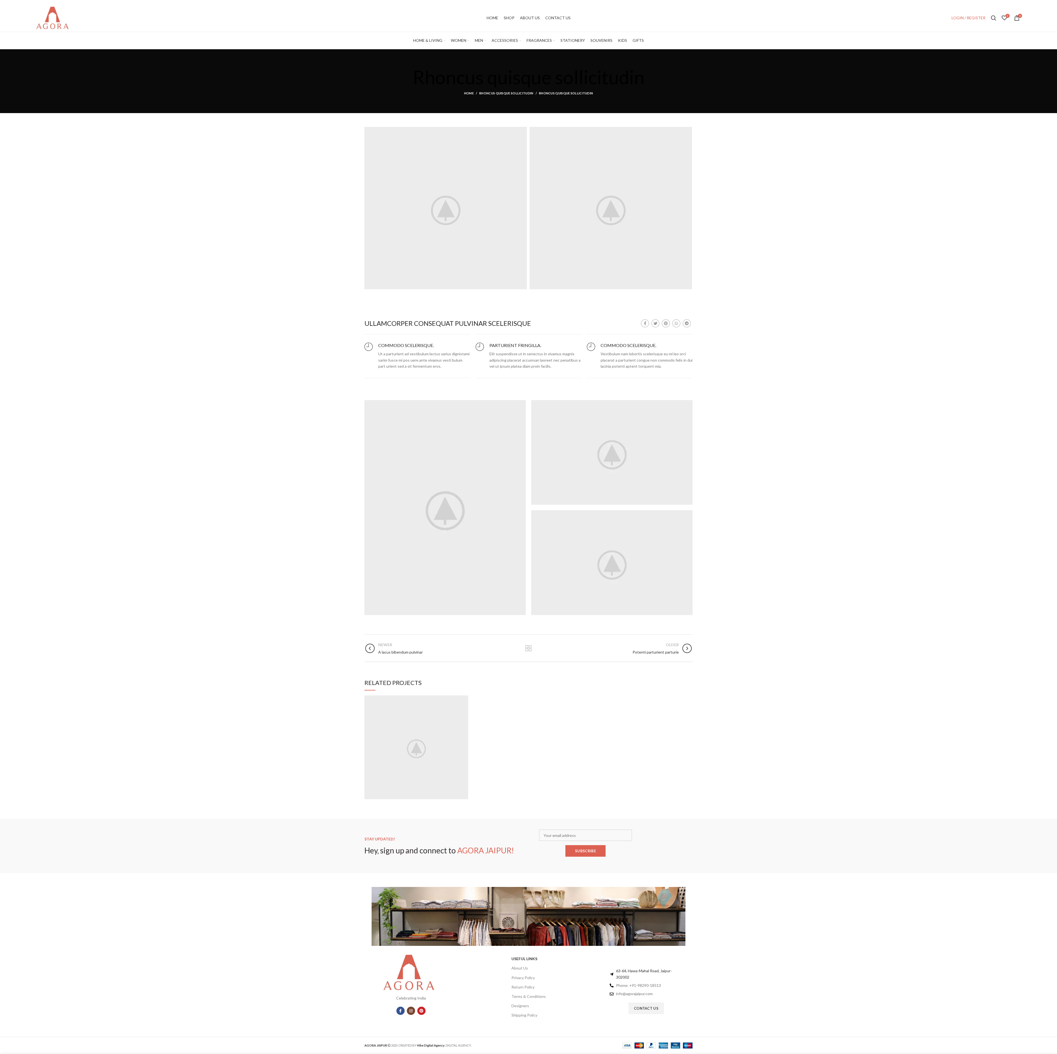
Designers (520, 1005)
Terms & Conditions (528, 996)
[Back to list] (528, 648)
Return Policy (523, 987)
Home (469, 93)
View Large (464, 699)
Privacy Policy (523, 977)
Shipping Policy (524, 1015)
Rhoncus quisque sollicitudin (506, 93)
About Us (519, 968)
